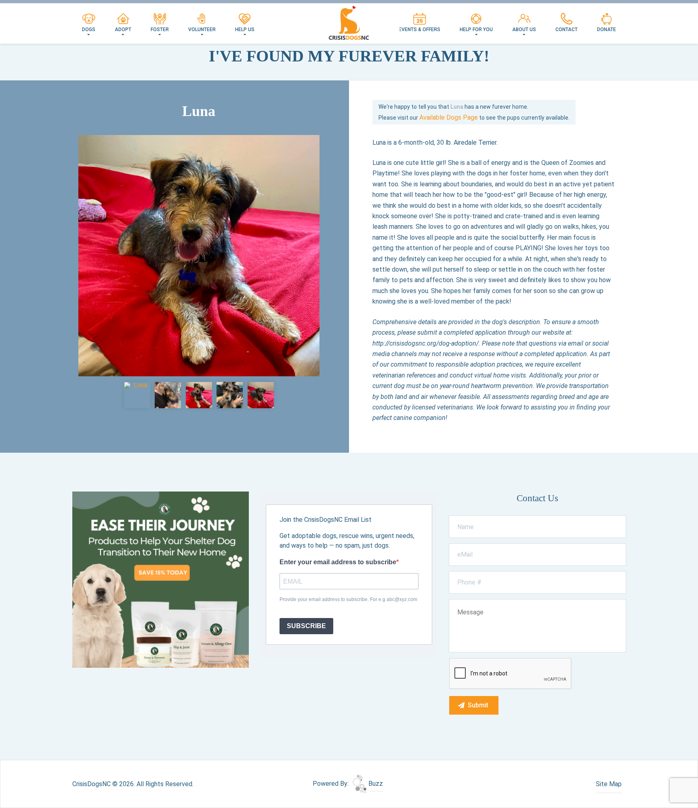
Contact (566, 29)
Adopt (123, 29)
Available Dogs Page (448, 117)
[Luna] (199, 255)
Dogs (88, 29)
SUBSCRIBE (306, 625)
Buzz (375, 783)
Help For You (476, 29)
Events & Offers (419, 29)
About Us (524, 29)
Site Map (609, 784)
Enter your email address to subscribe (338, 562)
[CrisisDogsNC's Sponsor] (160, 579)
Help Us (244, 29)
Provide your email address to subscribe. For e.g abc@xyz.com (348, 599)
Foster (160, 29)
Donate (606, 29)
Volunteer (202, 29)
